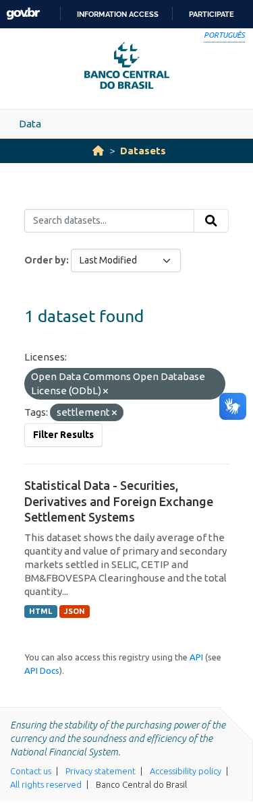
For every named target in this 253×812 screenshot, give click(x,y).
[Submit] (211, 221)
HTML (40, 611)
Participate (211, 14)
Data (30, 123)
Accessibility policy (185, 771)
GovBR (23, 13)
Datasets (143, 150)
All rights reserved (46, 784)
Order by (45, 260)
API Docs (41, 670)
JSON (74, 611)
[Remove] (105, 391)
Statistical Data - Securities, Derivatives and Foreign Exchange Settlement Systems (118, 501)
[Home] (98, 150)
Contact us (30, 771)
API (196, 657)
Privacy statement (100, 771)
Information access (118, 14)
